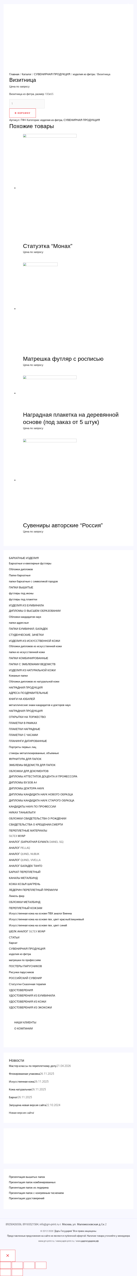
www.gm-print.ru (46, 1241)
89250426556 (13, 1224)
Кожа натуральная (20, 1089)
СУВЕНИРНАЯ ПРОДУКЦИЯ (52, 74)
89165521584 (30, 1224)
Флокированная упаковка (24, 1073)
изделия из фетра (84, 74)
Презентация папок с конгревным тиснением (36, 1193)
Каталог (26, 74)
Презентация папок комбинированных (32, 1182)
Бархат (13, 1097)
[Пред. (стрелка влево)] (5, 1272)
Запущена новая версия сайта (27, 1105)
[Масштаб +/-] (40, 1265)
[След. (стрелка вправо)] (17, 1272)
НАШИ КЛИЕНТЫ (25, 1022)
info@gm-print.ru (49, 1224)
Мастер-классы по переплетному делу (33, 1066)
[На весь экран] (29, 1265)
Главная (14, 74)
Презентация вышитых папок (27, 1177)
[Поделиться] (17, 1265)
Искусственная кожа (21, 1081)
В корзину (22, 113)
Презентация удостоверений (26, 1198)
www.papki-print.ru (65, 1241)
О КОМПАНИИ (23, 1028)
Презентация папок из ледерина (29, 1187)
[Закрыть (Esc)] (5, 1265)
